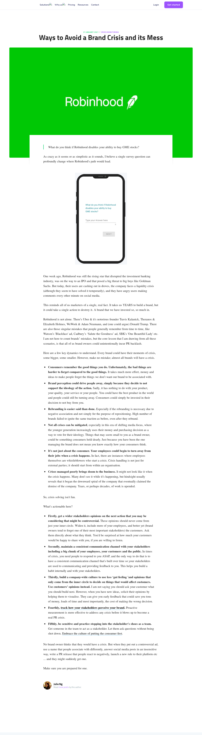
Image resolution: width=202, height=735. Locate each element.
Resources (83, 4)
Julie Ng (58, 684)
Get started (173, 4)
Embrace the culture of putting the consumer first (92, 633)
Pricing (71, 4)
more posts (64, 687)
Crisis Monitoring (110, 32)
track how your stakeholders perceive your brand (92, 607)
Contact (95, 4)
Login (156, 4)
